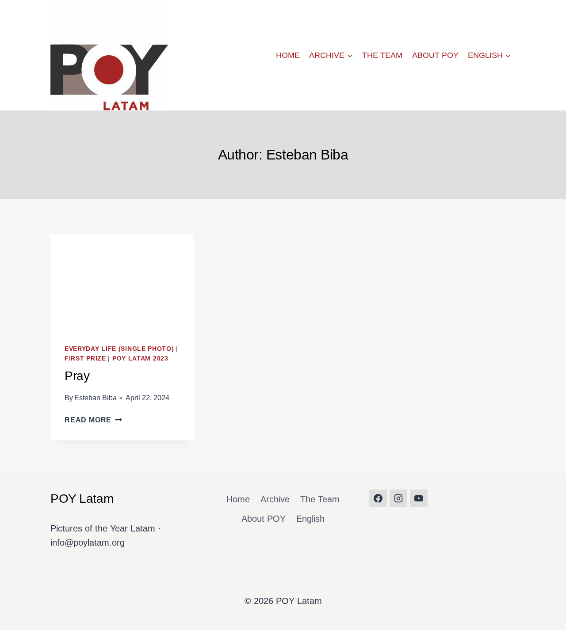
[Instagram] (398, 498)
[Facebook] (378, 498)
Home (288, 55)
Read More (93, 420)
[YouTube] (419, 498)
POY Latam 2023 (140, 358)
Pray (77, 376)
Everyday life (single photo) (119, 348)
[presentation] (122, 282)
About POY (435, 55)
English (310, 519)
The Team (382, 55)
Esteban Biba (95, 398)
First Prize (85, 358)
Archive (275, 499)
